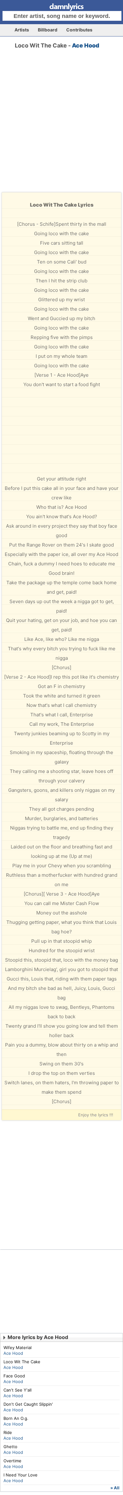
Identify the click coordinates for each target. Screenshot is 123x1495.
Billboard (47, 29)
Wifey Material (17, 1347)
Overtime (12, 1460)
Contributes (79, 29)
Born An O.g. (15, 1418)
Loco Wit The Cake (21, 1361)
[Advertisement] (61, 126)
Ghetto (10, 1446)
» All (115, 1487)
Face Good (14, 1375)
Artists (22, 29)
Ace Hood (85, 45)
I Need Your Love (20, 1474)
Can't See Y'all (17, 1389)
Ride (7, 1432)
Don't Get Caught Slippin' (28, 1404)
